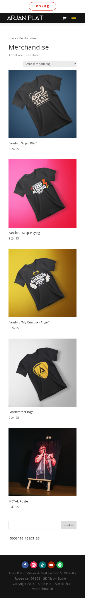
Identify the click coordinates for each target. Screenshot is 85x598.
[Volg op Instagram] (33, 564)
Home (12, 38)
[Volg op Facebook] (25, 564)
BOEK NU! (41, 6)
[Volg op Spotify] (59, 564)
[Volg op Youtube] (51, 564)
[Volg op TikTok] (42, 564)
